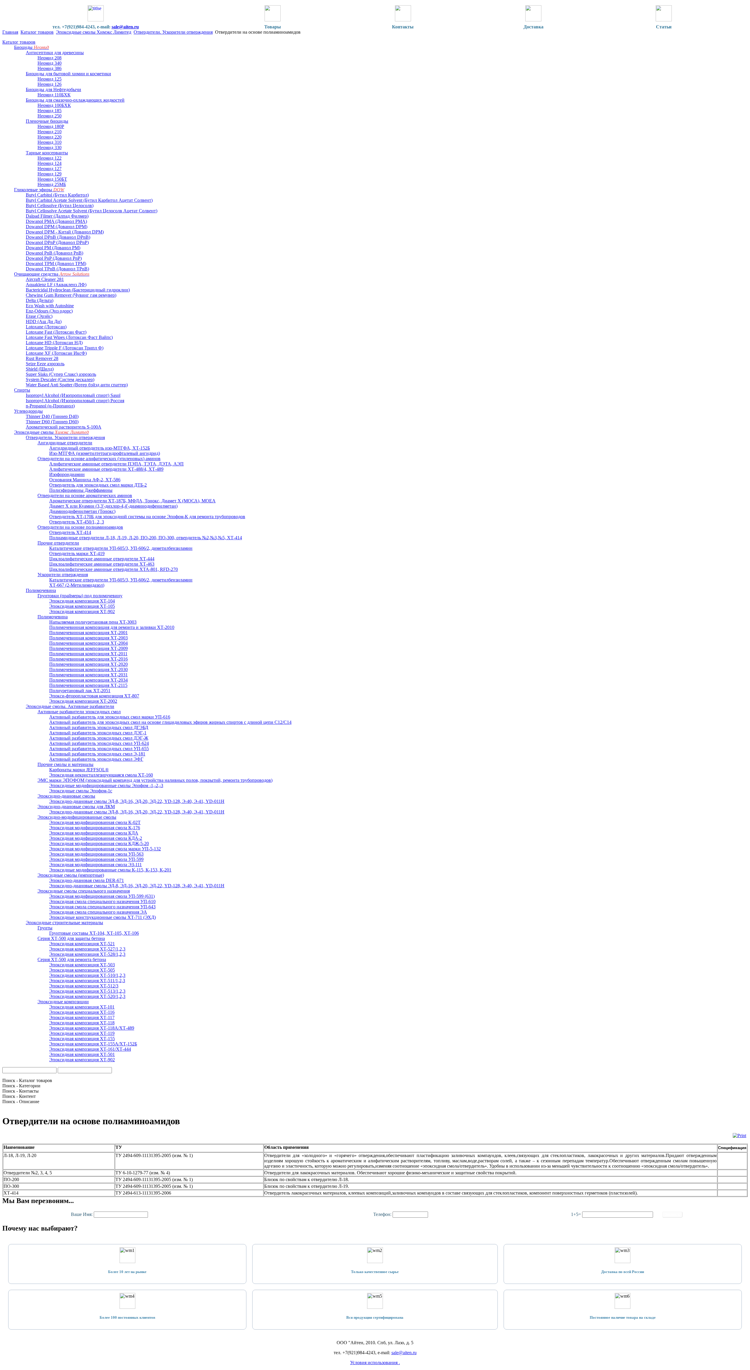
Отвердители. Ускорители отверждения (173, 32)
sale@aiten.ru (125, 26)
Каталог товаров (37, 32)
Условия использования (374, 1362)
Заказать (672, 1214)
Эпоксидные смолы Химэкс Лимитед (93, 32)
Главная (10, 32)
